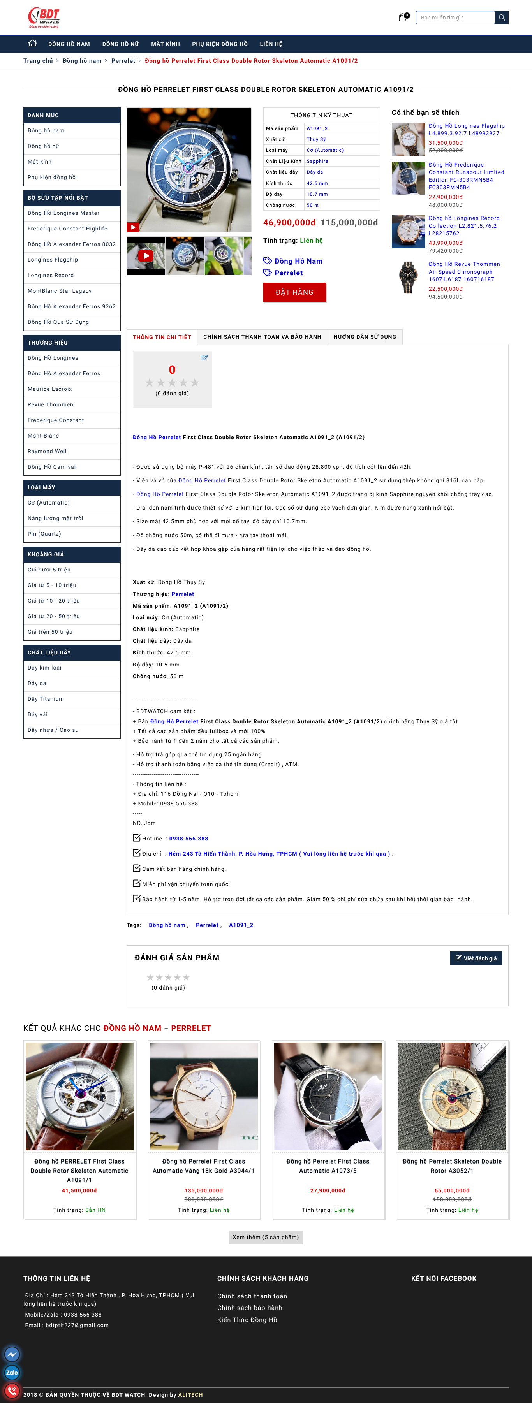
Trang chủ (38, 60)
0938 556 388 (83, 1315)
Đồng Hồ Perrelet (157, 437)
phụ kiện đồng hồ (220, 44)
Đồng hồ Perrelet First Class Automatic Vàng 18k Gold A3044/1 (204, 1166)
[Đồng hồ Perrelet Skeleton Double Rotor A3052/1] (452, 1096)
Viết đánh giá (480, 958)
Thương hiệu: (151, 594)
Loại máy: (146, 618)
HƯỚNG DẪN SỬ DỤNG (365, 337)
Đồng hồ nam (82, 60)
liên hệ (271, 44)
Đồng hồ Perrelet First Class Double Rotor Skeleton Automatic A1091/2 (251, 60)
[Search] (502, 17)
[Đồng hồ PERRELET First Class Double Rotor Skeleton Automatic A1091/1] (80, 1096)
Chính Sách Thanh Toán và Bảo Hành (262, 337)
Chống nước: (150, 676)
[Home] (32, 44)
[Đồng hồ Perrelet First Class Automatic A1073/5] (328, 1096)
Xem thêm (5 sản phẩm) (266, 1237)
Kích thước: (149, 653)
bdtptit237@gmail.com (77, 1325)
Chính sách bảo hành (250, 1308)
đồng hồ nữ (120, 44)
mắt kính (165, 44)
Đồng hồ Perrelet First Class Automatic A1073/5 (328, 1166)
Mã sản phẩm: (152, 606)
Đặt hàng (295, 292)
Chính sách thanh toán (252, 1296)
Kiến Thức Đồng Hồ (247, 1320)
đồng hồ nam (69, 44)
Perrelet (123, 60)
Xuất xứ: (144, 582)
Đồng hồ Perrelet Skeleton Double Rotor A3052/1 (452, 1166)
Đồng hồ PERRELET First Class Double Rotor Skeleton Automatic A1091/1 (80, 1170)
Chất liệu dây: (152, 641)
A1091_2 (241, 925)
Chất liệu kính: (153, 629)
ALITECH (190, 1395)
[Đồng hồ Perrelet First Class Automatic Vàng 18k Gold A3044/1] (204, 1096)
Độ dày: (143, 665)
